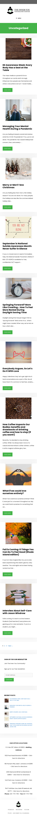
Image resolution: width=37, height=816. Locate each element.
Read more (7, 90)
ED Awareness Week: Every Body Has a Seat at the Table (17, 68)
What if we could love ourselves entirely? (14, 492)
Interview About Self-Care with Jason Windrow (17, 612)
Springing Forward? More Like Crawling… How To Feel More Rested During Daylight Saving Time (18, 308)
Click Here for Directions (21, 775)
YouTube (26, 809)
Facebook (11, 809)
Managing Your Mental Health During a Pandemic (17, 127)
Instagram (19, 809)
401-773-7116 (14, 794)
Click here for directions (19, 766)
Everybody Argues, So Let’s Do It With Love (17, 370)
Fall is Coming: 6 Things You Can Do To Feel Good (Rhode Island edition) (18, 552)
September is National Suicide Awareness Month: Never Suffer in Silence (17, 246)
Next (10, 646)
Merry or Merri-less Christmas (13, 186)
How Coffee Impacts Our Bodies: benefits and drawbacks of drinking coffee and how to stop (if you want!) (17, 429)
